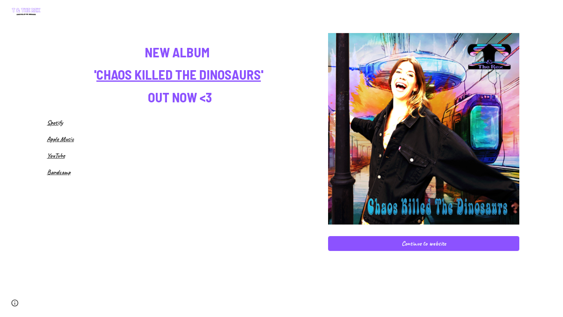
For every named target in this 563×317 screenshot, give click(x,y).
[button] (15, 303)
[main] (180, 72)
